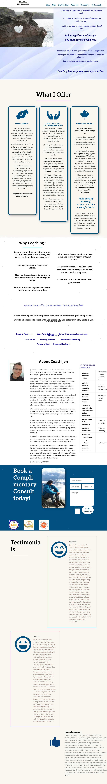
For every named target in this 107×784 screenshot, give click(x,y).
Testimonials (96, 5)
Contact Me (85, 5)
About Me (74, 5)
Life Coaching (63, 5)
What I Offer (51, 5)
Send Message (88, 510)
